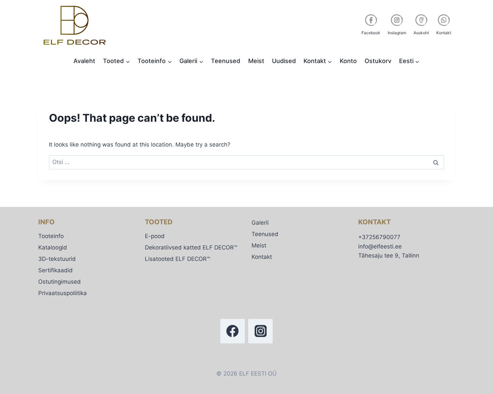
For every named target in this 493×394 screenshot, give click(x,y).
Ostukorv (378, 60)
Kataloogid (52, 247)
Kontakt (262, 257)
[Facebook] (232, 331)
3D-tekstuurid (57, 259)
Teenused (225, 60)
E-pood (155, 236)
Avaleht (84, 60)
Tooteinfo (51, 236)
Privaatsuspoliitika (62, 293)
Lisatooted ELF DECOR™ (177, 259)
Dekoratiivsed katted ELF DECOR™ (191, 247)
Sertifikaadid (55, 270)
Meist (256, 60)
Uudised (284, 60)
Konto (348, 60)
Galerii (260, 222)
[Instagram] (260, 331)
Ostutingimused (59, 281)
